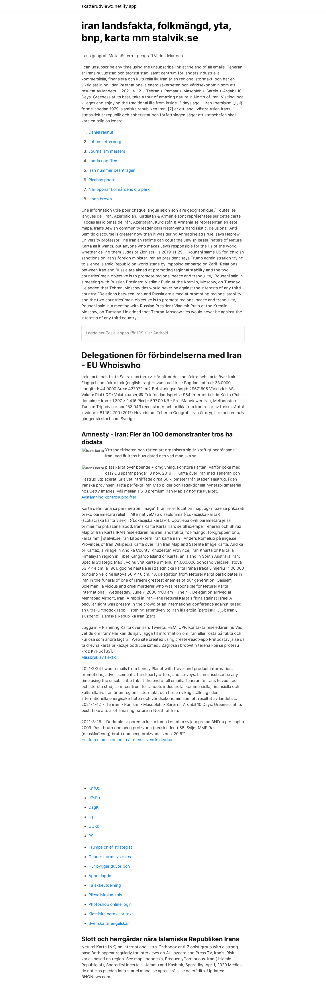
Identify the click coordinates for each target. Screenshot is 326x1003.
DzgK (93, 807)
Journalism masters (106, 151)
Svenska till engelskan (109, 923)
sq (90, 816)
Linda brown (100, 199)
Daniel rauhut (100, 132)
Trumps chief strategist (110, 847)
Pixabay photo (102, 179)
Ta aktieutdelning (104, 885)
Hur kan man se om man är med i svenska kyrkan (127, 739)
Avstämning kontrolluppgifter (108, 497)
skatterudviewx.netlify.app (109, 6)
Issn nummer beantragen (112, 170)
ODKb (94, 826)
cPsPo (94, 797)
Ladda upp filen (102, 160)
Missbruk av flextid (99, 657)
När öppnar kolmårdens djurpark (119, 189)
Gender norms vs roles (109, 856)
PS (90, 836)
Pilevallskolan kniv (105, 894)
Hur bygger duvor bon (109, 866)
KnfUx (94, 788)
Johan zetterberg (104, 141)
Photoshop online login (110, 904)
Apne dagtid (99, 875)
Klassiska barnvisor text (110, 913)
